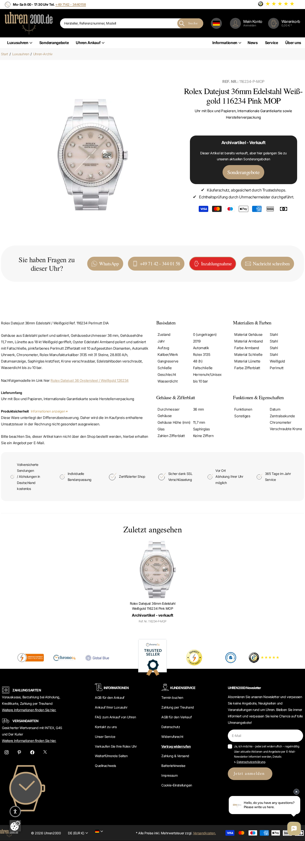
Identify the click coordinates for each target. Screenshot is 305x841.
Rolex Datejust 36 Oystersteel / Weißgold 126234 (89, 380)
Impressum (169, 775)
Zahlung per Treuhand (177, 707)
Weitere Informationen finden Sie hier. (29, 710)
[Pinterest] (19, 752)
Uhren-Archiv (43, 54)
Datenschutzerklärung (251, 762)
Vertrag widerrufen (176, 746)
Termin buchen (172, 697)
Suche (193, 23)
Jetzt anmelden (250, 773)
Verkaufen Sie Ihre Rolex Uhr (116, 746)
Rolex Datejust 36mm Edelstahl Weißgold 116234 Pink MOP (152, 605)
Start (4, 54)
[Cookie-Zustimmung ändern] (15, 825)
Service (271, 42)
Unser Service (105, 737)
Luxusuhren (17, 42)
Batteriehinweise (173, 766)
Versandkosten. (204, 833)
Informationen (224, 42)
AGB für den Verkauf (176, 717)
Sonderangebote (54, 42)
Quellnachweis (105, 766)
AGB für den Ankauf (109, 697)
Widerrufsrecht (172, 737)
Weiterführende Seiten (111, 756)
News (253, 42)
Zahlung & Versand (175, 756)
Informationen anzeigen (48, 411)
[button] (15, 811)
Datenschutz (170, 727)
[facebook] (32, 752)
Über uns (293, 42)
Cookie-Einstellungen (176, 785)
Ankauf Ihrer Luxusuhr (111, 707)
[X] (45, 752)
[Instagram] (6, 752)
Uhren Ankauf (88, 42)
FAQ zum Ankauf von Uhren (115, 717)
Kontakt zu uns (106, 727)
